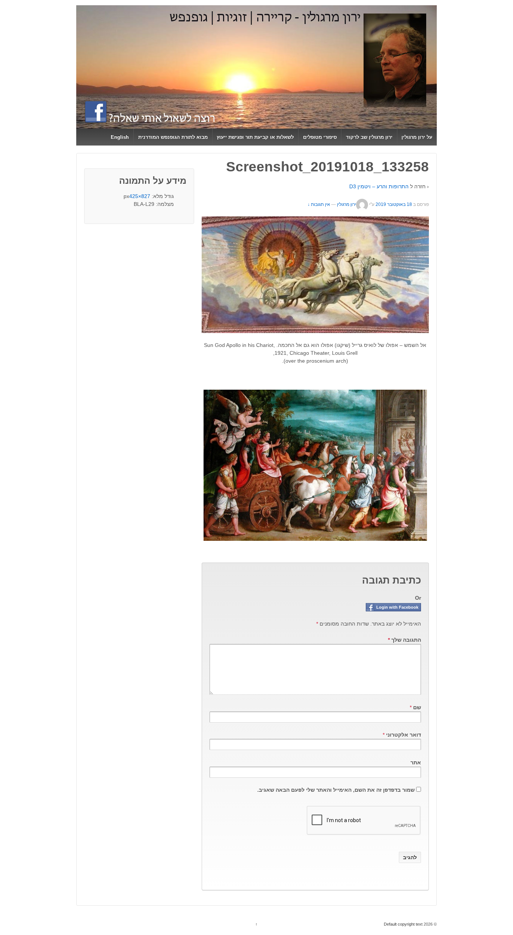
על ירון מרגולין (416, 137)
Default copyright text (404, 924)
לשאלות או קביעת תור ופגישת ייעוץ (255, 137)
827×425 (139, 196)
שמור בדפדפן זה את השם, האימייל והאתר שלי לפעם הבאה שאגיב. (336, 790)
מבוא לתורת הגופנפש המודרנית (173, 137)
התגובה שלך (404, 640)
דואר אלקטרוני (403, 735)
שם (417, 707)
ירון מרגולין (346, 204)
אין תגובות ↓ (319, 204)
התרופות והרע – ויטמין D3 (379, 186)
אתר (415, 762)
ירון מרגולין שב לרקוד (369, 137)
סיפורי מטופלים (320, 137)
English (120, 137)
